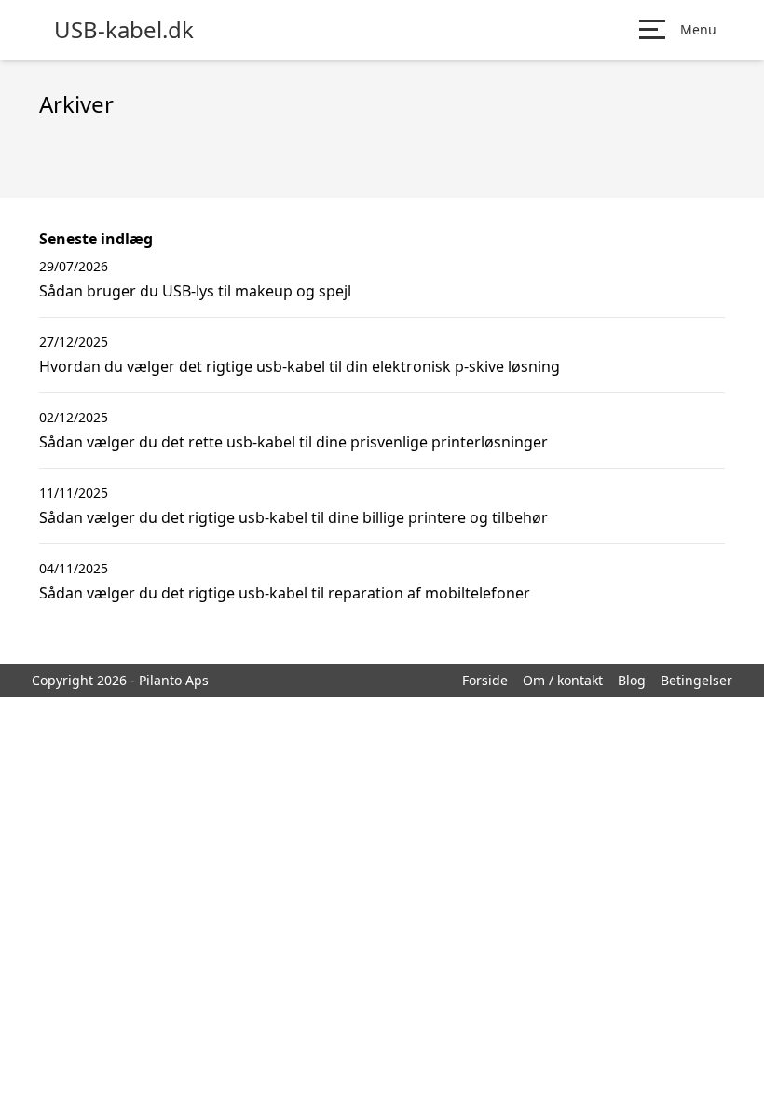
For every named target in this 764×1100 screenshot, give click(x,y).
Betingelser (696, 680)
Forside (485, 680)
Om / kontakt (563, 680)
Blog (632, 680)
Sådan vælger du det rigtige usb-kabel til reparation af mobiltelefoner (284, 593)
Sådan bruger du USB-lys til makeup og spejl (195, 291)
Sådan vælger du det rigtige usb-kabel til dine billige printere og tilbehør (293, 517)
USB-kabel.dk (124, 30)
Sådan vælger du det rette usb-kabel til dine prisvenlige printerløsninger (293, 442)
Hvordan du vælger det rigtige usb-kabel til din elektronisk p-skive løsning (299, 366)
